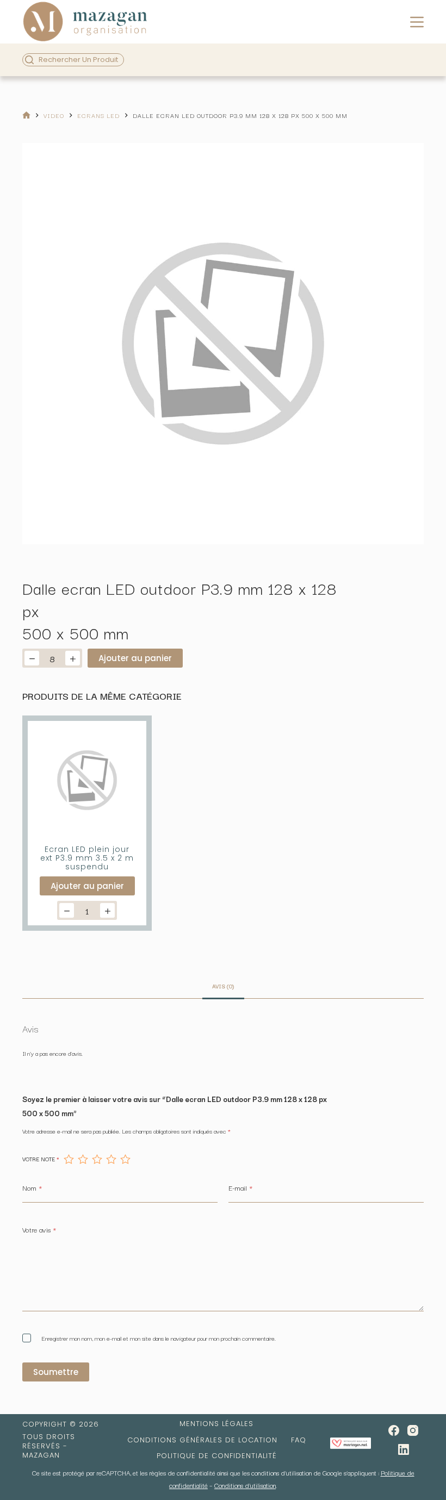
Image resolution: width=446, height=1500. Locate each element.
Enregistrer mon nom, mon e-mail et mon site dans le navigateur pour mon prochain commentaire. (158, 1338)
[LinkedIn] (403, 1449)
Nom (32, 1187)
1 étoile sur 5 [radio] (68, 1159)
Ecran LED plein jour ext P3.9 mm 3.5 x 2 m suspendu (87, 858)
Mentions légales (216, 1424)
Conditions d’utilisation (245, 1485)
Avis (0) (223, 986)
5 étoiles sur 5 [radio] (125, 1159)
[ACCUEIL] (26, 115)
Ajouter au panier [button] (87, 886)
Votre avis (39, 1229)
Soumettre (55, 1372)
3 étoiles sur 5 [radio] (97, 1159)
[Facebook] (393, 1430)
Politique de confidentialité (217, 1456)
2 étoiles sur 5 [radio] (83, 1159)
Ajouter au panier (135, 658)
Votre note (40, 1158)
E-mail (240, 1187)
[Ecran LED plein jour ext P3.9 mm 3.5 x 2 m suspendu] (87, 780)
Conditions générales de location (202, 1440)
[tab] (223, 986)
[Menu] (417, 22)
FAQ (298, 1440)
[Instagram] (412, 1430)
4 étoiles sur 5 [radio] (111, 1159)
